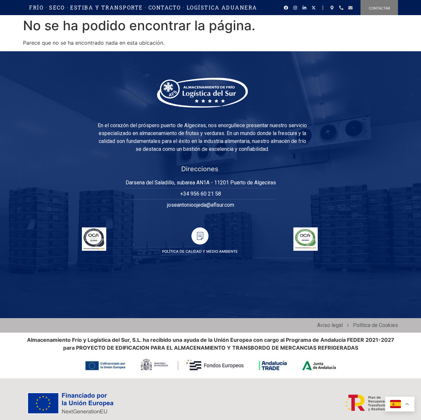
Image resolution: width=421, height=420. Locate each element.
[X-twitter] (313, 7)
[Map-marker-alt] (332, 7)
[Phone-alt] (341, 7)
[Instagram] (295, 7)
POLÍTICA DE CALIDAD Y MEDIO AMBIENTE (200, 251)
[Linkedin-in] (304, 7)
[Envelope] (350, 7)
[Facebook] (286, 7)
